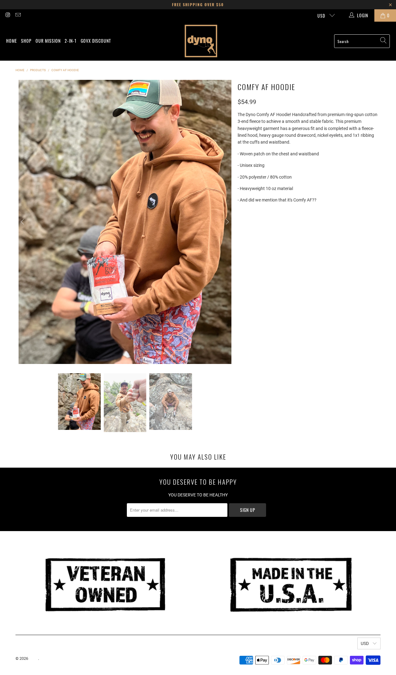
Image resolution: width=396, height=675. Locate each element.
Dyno (33, 658)
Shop (26, 40)
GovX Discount (96, 40)
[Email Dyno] (18, 15)
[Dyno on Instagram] (8, 15)
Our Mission (48, 40)
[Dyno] (201, 41)
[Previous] (23, 222)
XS (243, 225)
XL (293, 225)
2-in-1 (71, 40)
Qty (241, 243)
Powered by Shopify (57, 658)
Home (11, 40)
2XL (308, 225)
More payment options (343, 286)
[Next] (227, 222)
